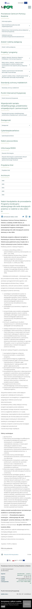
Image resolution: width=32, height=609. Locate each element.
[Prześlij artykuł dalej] (23, 216)
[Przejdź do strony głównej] (8, 7)
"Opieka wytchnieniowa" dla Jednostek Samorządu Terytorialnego (12, 71)
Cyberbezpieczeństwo (8, 135)
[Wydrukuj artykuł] (29, 216)
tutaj (3, 606)
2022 (3, 194)
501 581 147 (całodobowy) (24, 594)
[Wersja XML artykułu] (26, 216)
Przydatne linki (6, 170)
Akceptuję (27, 604)
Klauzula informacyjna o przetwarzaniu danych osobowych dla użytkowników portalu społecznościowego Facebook (14, 158)
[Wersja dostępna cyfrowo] (7, 3)
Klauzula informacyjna (8, 153)
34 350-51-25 (27, 576)
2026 (3, 180)
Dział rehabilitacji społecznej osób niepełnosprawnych (11, 25)
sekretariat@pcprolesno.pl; (23, 578)
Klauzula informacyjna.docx (11, 554)
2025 (3, 184)
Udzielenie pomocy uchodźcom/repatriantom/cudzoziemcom (13, 35)
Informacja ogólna (7, 21)
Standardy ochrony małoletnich (10, 87)
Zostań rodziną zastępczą (8, 47)
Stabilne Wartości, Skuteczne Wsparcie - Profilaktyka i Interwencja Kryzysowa (12, 58)
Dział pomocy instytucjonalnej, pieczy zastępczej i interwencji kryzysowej (15, 30)
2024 (3, 187)
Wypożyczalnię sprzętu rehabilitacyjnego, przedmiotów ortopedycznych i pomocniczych (14, 114)
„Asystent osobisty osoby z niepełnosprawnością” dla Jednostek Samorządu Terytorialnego (15, 76)
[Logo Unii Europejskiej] (22, 3)
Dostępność (5, 125)
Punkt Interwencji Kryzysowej (10, 98)
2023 (3, 191)
